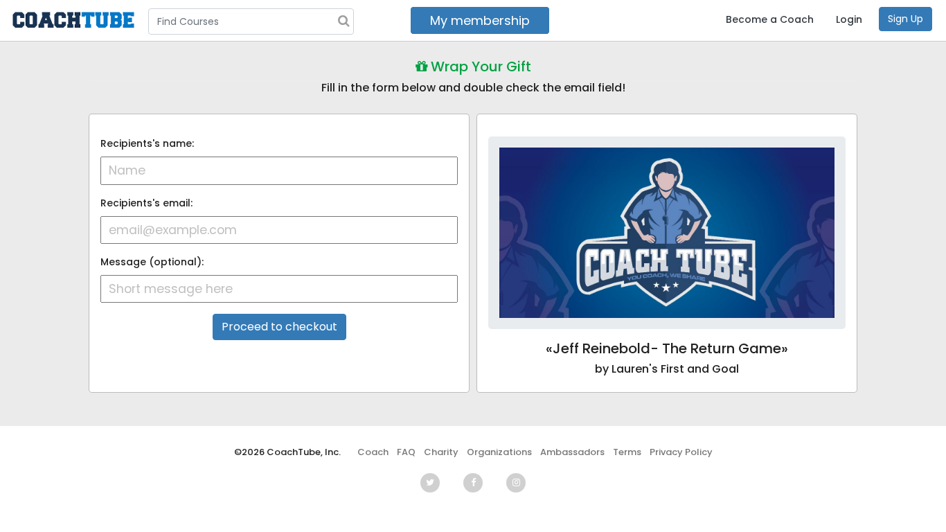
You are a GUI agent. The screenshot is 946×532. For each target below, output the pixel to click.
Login (849, 19)
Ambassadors (572, 452)
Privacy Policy (681, 452)
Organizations (499, 452)
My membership (480, 20)
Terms (627, 452)
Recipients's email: (146, 203)
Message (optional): (152, 262)
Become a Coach (770, 19)
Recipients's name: (147, 143)
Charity (441, 452)
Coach (373, 452)
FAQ (406, 452)
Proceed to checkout (279, 327)
